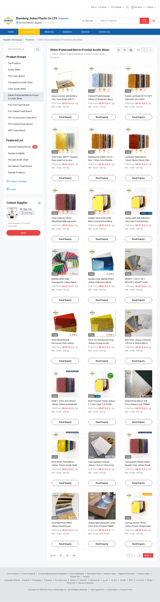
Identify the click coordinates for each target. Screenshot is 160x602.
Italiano (73, 580)
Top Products (14, 63)
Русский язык (61, 580)
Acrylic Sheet (14, 69)
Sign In (94, 7)
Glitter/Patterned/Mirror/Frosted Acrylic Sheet (23, 97)
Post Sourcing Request (154, 21)
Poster (13, 189)
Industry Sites (109, 573)
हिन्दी (130, 580)
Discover (85, 31)
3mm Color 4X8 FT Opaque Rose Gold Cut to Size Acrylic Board (65, 160)
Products (30, 31)
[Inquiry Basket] (127, 7)
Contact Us (104, 31)
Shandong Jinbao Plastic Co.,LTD (36, 18)
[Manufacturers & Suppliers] (23, 6)
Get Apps (138, 7)
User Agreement (97, 589)
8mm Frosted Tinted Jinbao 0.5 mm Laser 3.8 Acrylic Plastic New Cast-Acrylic (101, 404)
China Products (28, 573)
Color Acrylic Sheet (17, 88)
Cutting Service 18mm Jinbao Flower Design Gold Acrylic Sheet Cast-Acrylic (138, 526)
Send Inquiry (65, 117)
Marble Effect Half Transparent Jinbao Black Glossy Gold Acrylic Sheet (64, 282)
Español (25, 580)
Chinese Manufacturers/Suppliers (52, 573)
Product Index (143, 573)
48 (74, 555)
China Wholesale (77, 573)
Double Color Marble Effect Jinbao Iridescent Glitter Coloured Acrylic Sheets (101, 282)
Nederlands (95, 580)
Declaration (112, 589)
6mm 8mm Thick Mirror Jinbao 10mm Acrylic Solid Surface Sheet (64, 465)
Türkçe (149, 580)
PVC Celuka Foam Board (20, 111)
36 (67, 555)
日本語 (123, 580)
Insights (86, 576)
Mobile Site (75, 576)
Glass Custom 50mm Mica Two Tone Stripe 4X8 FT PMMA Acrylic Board (64, 99)
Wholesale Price (94, 573)
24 (60, 555)
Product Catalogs (18, 181)
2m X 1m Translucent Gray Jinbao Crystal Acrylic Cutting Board (101, 343)
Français (48, 580)
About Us (49, 31)
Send (23, 232)
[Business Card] (39, 203)
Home (11, 31)
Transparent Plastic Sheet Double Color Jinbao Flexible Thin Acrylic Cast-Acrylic (138, 465)
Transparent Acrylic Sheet (20, 82)
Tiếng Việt (70, 583)
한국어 (114, 580)
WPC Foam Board (16, 130)
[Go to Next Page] (150, 50)
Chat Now (28, 212)
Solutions (67, 31)
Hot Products (13, 573)
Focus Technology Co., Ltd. (59, 589)
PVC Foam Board (16, 75)
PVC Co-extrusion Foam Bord (22, 117)
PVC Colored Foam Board (20, 123)
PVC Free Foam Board (18, 104)
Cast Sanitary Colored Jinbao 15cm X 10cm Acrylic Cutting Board (101, 465)
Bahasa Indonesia (86, 583)
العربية (105, 580)
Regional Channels (126, 573)
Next (147, 555)
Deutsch (83, 580)
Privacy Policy (126, 589)
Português (36, 580)
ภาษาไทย (140, 580)
